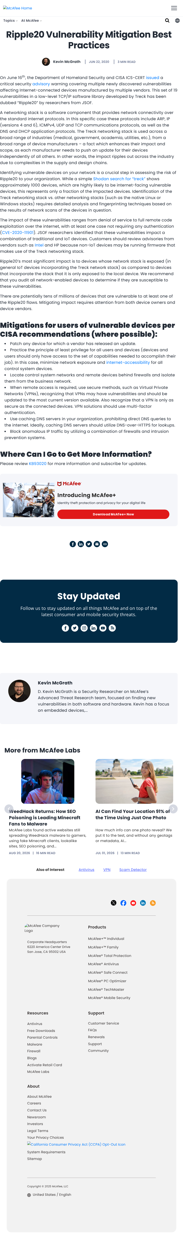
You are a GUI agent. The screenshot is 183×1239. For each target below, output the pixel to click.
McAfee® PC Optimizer (107, 981)
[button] (177, 20)
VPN (106, 869)
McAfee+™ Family (103, 947)
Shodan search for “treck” (119, 179)
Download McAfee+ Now (113, 514)
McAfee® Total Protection (109, 956)
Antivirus (86, 869)
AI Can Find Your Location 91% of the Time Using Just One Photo (133, 814)
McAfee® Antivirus (103, 964)
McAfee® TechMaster (106, 989)
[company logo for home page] (17, 8)
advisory (41, 84)
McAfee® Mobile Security (109, 998)
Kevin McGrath (66, 61)
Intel (39, 245)
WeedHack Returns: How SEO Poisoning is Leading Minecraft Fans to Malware (44, 817)
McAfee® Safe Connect (108, 972)
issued (152, 78)
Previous (8, 808)
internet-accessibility (128, 362)
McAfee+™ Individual (106, 939)
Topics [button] (9, 20)
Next (173, 808)
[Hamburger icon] (174, 8)
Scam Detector (133, 869)
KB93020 (37, 464)
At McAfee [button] (30, 20)
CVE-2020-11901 (17, 233)
